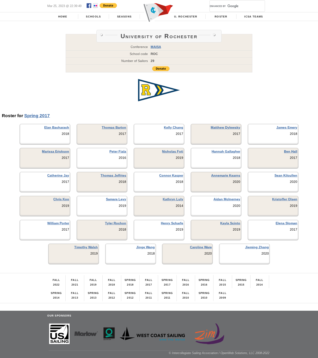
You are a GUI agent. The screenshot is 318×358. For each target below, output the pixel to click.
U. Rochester (185, 16)
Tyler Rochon (115, 223)
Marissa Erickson (55, 151)
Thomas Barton (114, 127)
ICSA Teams (253, 16)
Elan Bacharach (56, 127)
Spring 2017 (37, 115)
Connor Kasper (171, 175)
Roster (221, 16)
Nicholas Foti (172, 151)
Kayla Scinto (230, 223)
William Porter (58, 223)
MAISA (156, 47)
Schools (93, 16)
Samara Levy (116, 199)
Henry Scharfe (172, 223)
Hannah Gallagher (226, 151)
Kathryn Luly (173, 199)
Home (62, 16)
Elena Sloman (286, 223)
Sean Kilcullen (285, 175)
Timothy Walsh (86, 247)
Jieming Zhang (257, 247)
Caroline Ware (201, 247)
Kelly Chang (173, 127)
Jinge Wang (145, 247)
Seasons (124, 16)
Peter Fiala (117, 151)
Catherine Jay (58, 175)
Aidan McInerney (226, 199)
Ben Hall (290, 151)
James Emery (286, 127)
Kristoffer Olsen (284, 199)
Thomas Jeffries (113, 175)
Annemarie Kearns (225, 175)
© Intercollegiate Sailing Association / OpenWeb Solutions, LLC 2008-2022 (219, 353)
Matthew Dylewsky (225, 127)
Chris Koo (61, 199)
